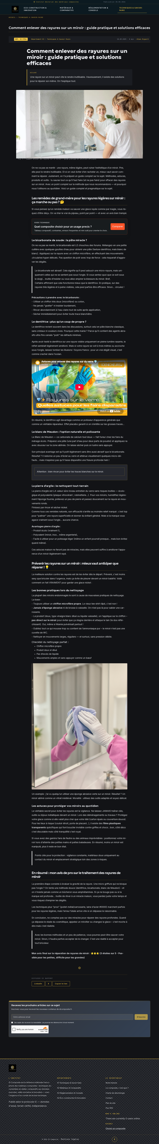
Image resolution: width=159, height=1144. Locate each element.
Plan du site (110, 1103)
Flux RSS (109, 1108)
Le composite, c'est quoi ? (117, 1088)
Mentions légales (70, 1139)
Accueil (12, 17)
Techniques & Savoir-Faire (131, 9)
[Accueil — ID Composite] (15, 9)
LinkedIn (38, 984)
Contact (109, 1098)
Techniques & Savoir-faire (69, 1083)
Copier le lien (61, 984)
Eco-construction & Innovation (35, 9)
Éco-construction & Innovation (71, 1098)
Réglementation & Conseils (98, 9)
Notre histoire (111, 1083)
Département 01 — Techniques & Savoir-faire (50, 39)
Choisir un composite (115, 1128)
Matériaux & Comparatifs (67, 9)
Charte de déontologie (115, 1093)
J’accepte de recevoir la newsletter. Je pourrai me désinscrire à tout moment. (44, 1022)
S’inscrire (141, 1017)
